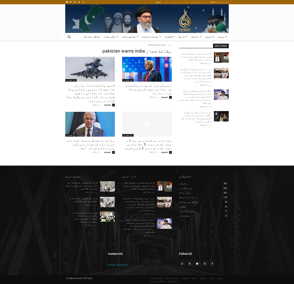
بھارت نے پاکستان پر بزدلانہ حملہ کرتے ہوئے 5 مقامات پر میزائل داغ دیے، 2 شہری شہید (148, 144)
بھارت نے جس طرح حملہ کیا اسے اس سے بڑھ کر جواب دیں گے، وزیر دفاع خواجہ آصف (90, 144)
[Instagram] (79, 2)
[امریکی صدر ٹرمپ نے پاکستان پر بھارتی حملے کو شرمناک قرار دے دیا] (147, 69)
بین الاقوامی (128, 80)
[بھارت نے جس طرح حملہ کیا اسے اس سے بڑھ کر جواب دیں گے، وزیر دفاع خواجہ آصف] (90, 124)
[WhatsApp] (182, 264)
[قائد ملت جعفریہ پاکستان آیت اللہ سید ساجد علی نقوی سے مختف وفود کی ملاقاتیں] (107, 186)
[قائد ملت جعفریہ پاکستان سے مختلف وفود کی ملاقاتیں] (107, 202)
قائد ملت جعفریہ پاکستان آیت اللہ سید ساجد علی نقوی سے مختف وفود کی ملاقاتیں (81, 185)
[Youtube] (67, 2)
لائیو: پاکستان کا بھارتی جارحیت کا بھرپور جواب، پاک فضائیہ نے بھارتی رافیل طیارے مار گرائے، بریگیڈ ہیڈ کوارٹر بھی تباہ (90, 93)
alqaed (164, 97)
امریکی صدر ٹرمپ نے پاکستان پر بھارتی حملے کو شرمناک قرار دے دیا (148, 89)
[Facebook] (83, 2)
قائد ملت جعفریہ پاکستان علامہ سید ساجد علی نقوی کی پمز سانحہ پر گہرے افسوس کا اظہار (195, 56)
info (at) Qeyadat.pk (118, 264)
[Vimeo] (70, 2)
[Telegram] (197, 264)
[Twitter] (75, 2)
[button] (69, 36)
